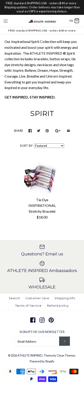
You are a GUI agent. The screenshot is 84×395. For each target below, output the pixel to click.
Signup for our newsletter (42, 332)
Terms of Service (28, 305)
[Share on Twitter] (38, 130)
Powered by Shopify (42, 361)
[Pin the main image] (47, 130)
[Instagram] (42, 320)
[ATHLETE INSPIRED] (42, 21)
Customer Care (37, 298)
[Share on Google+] (58, 130)
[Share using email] (68, 130)
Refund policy (58, 305)
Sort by (26, 145)
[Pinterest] (51, 320)
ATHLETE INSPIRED (30, 355)
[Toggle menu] (5, 20)
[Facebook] (32, 320)
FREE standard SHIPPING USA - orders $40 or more (41, 30)
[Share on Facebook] (30, 130)
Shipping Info (64, 298)
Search (14, 298)
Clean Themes (66, 355)
